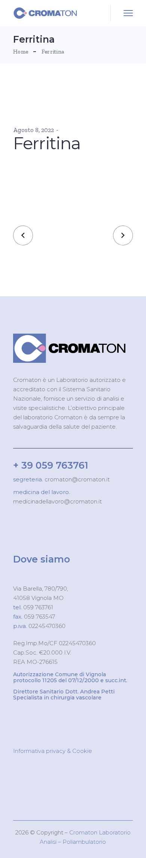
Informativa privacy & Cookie (52, 750)
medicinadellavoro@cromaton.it (57, 501)
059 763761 (37, 607)
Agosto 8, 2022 (33, 130)
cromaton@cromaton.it (76, 479)
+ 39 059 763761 (50, 465)
